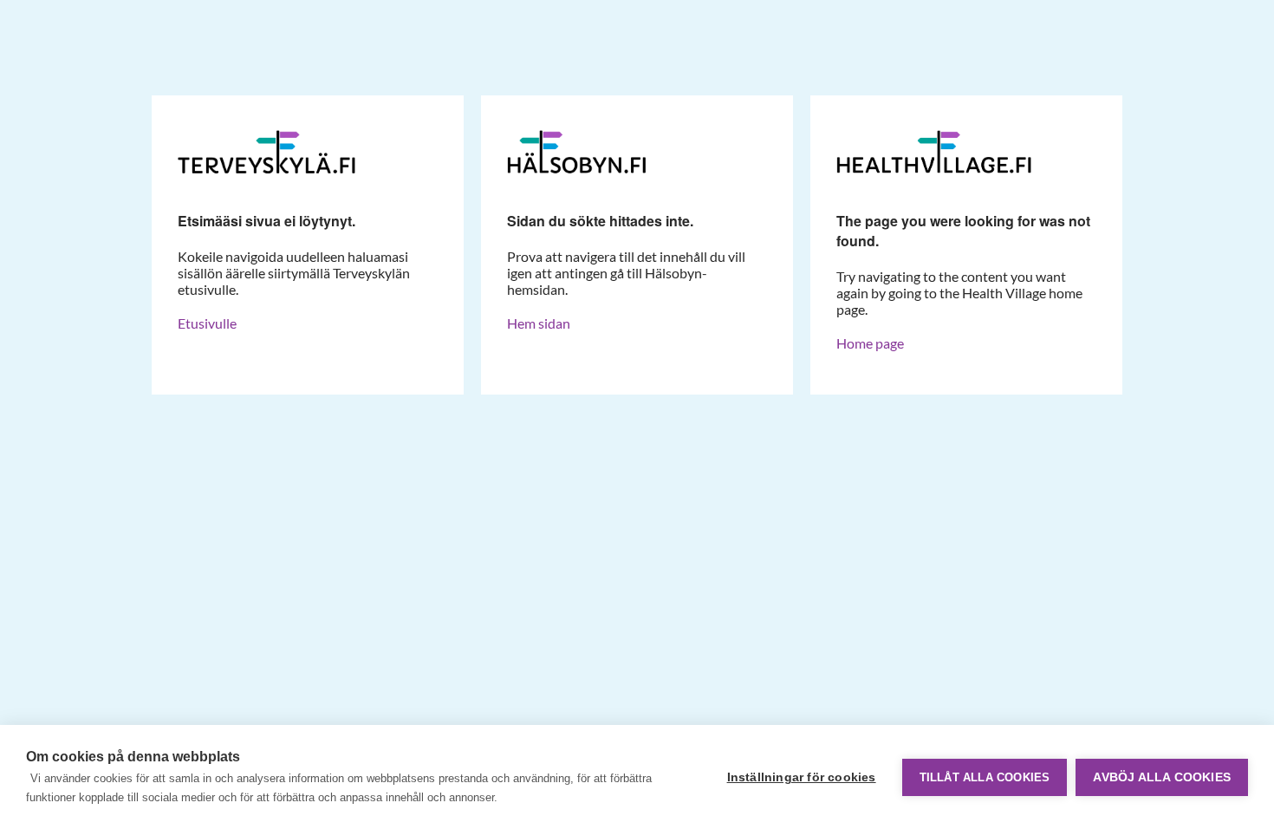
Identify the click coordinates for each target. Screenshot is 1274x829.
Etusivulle (207, 323)
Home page (870, 343)
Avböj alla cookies (1162, 777)
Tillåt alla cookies (985, 777)
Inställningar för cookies (801, 777)
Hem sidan (538, 323)
